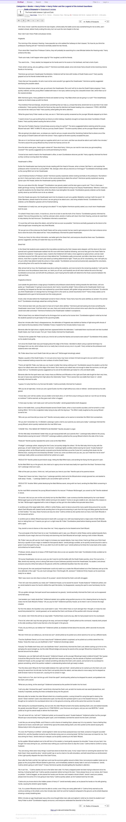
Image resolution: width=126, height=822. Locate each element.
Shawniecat (45, 9)
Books (30, 6)
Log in (105, 2)
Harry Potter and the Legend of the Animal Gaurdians (70, 6)
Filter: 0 (95, 2)
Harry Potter (40, 6)
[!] (71, 15)
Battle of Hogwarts (31, 9)
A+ (29, 20)
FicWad (20, 2)
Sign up (53, 810)
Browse (29, 2)
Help (46, 2)
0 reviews (52, 9)
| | (42, 20)
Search (38, 2)
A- (19, 20)
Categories (21, 6)
